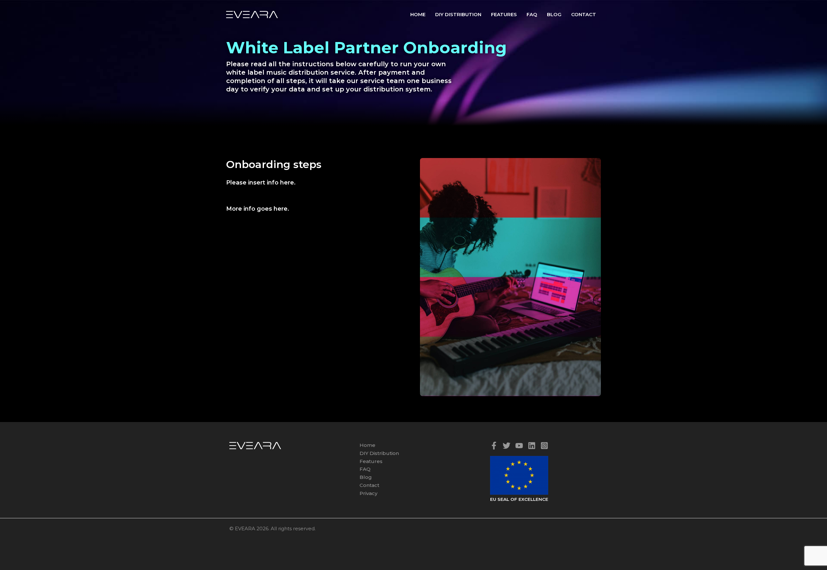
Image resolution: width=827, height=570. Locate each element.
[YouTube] (519, 445)
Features (504, 14)
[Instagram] (544, 445)
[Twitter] (506, 445)
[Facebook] (494, 445)
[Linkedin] (532, 445)
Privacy (368, 493)
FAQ (532, 14)
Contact (583, 14)
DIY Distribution (458, 14)
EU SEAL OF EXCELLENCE (519, 499)
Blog (554, 14)
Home (417, 14)
